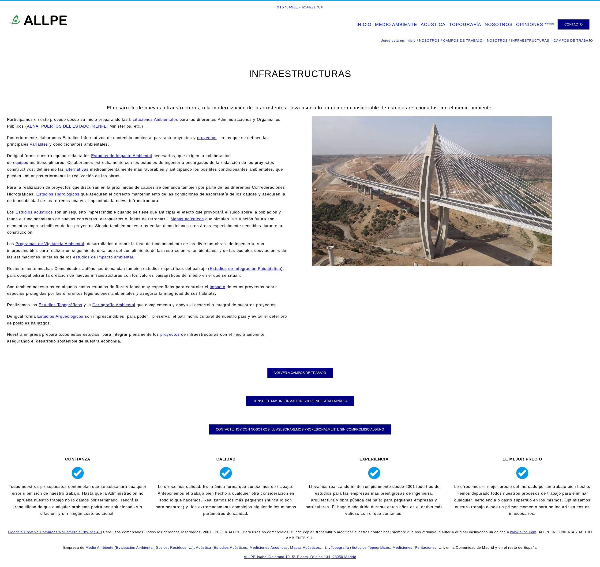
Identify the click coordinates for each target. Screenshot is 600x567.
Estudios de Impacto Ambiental (121, 156)
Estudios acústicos (34, 212)
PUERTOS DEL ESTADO (65, 126)
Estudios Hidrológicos (57, 194)
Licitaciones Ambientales (153, 119)
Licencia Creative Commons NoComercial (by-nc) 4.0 (55, 532)
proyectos (207, 138)
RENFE (99, 126)
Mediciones (402, 547)
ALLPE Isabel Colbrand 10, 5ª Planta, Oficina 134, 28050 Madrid (300, 557)
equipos (20, 162)
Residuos (178, 547)
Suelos (162, 547)
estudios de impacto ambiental (103, 257)
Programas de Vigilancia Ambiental (49, 244)
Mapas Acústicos (305, 547)
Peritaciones (426, 547)
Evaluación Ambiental (135, 547)
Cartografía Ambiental (113, 305)
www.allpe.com (523, 532)
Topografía (340, 547)
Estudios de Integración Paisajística (245, 268)
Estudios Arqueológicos (60, 316)
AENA (32, 126)
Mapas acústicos (187, 219)
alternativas (77, 169)
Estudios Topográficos (60, 305)
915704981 (287, 7)
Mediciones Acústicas (269, 547)
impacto (217, 287)
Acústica (203, 547)
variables (39, 144)
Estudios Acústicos (230, 547)
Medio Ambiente (99, 547)
